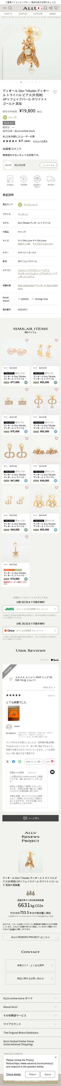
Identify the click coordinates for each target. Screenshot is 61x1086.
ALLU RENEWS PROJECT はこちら (30, 937)
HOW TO (8, 14)
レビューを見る (40, 141)
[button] (56, 8)
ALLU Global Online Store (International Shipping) (18, 1042)
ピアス (46, 270)
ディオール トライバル (28, 17)
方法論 (12, 929)
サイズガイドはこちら (43, 243)
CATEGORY (38, 14)
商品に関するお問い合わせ (30, 978)
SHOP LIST (23, 14)
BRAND (53, 14)
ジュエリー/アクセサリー (29, 270)
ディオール (12, 17)
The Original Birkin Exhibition (20, 1032)
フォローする (48, 165)
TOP (3, 17)
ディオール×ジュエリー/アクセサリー (35, 273)
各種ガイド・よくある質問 (30, 965)
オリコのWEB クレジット (30, 630)
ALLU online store (26, 285)
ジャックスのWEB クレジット (32, 609)
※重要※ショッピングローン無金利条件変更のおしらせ (30, 2)
